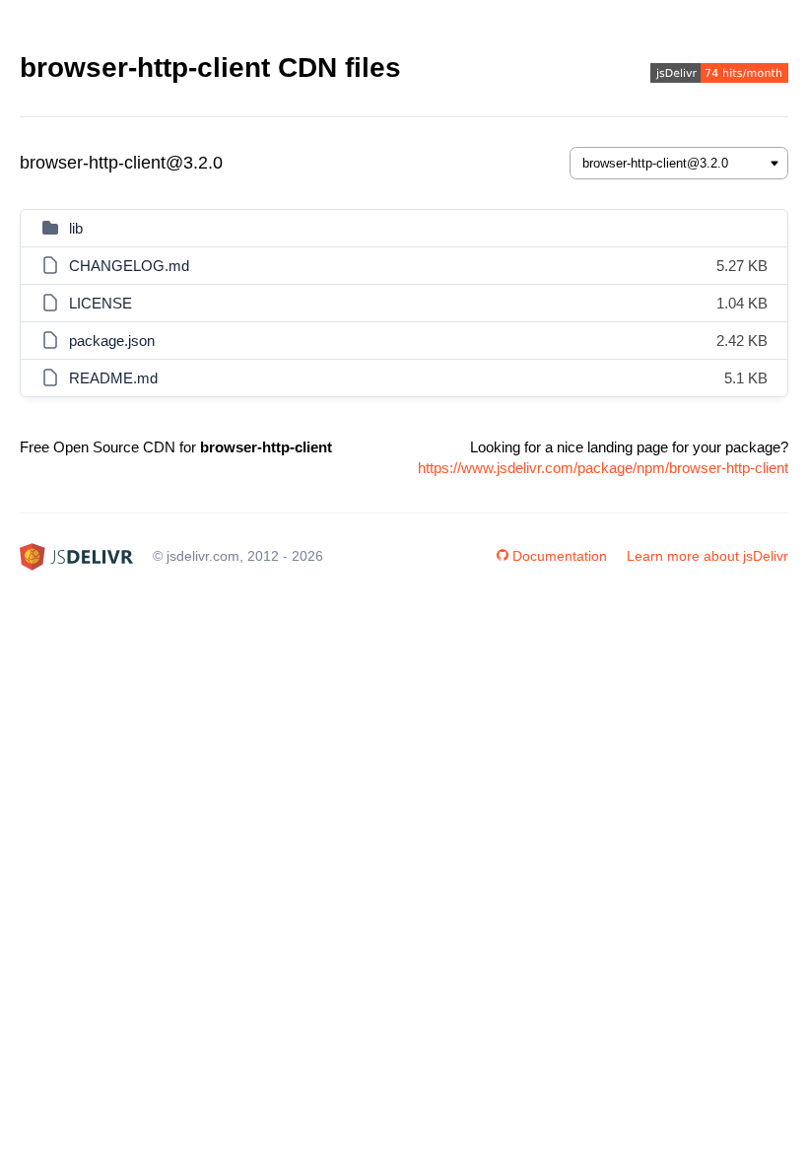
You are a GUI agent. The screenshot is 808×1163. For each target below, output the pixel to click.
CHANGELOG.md (129, 265)
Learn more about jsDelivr (707, 556)
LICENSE (100, 303)
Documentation (559, 556)
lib (76, 228)
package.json (112, 340)
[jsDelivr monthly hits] (719, 75)
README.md (113, 378)
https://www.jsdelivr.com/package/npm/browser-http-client (603, 467)
